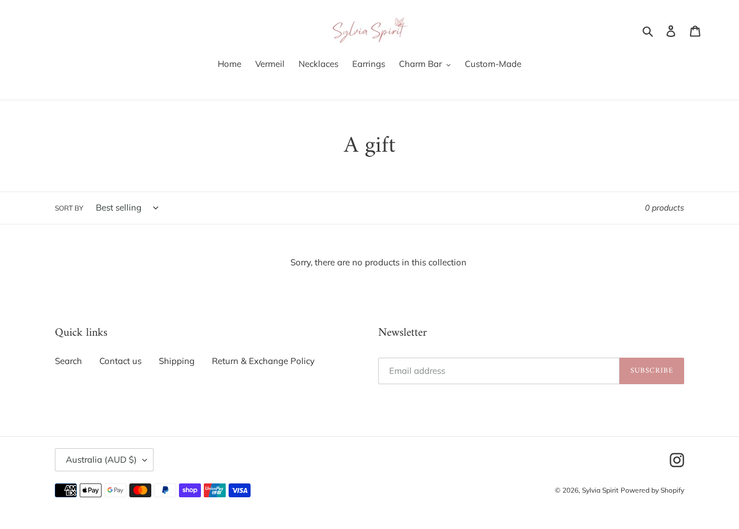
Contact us (120, 360)
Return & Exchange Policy (263, 360)
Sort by (69, 208)
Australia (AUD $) (101, 459)
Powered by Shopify (652, 490)
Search (68, 360)
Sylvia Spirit (600, 490)
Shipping (177, 360)
